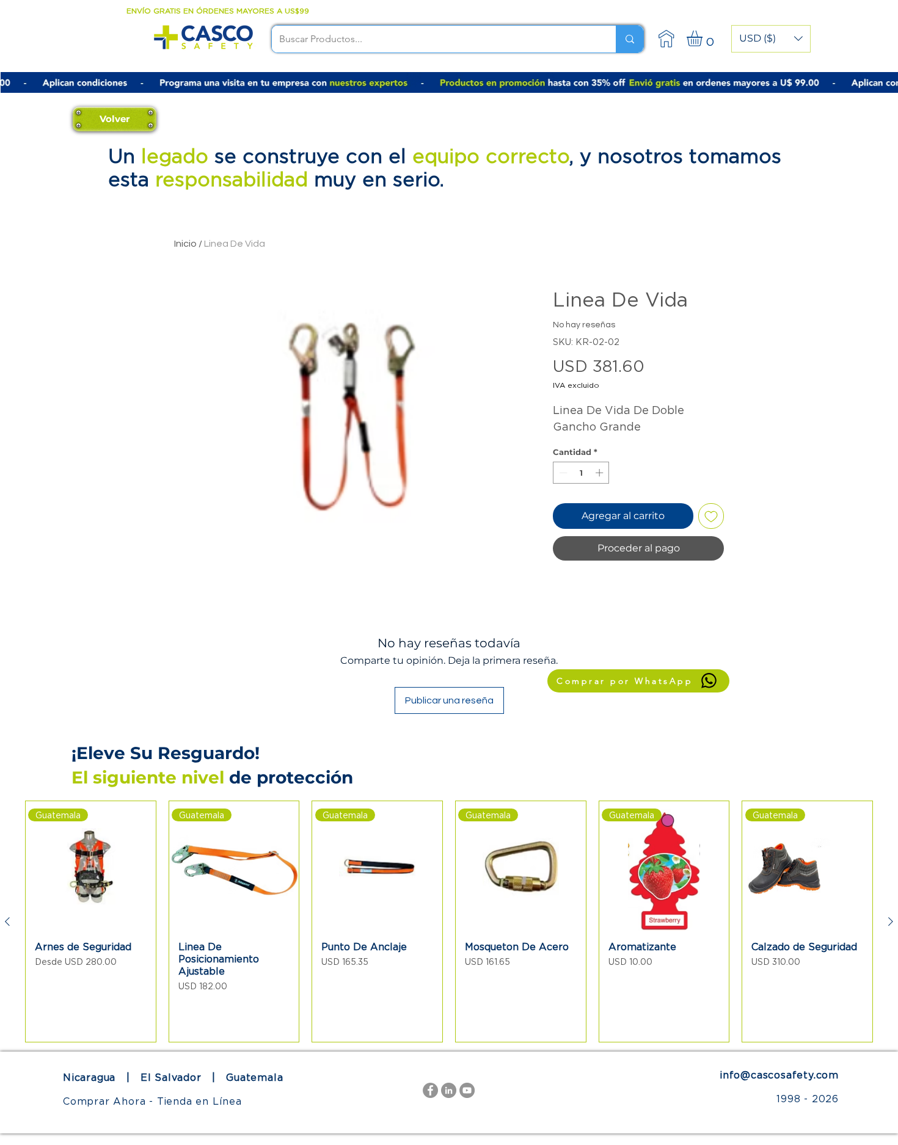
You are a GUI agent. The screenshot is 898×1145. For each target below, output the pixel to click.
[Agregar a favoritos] (711, 516)
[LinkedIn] (448, 1090)
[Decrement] (562, 472)
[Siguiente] (890, 921)
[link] (704, 38)
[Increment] (600, 472)
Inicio (185, 244)
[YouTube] (467, 1090)
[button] (771, 39)
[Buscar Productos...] (629, 39)
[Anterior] (7, 921)
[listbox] (771, 39)
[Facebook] (430, 1090)
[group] (449, 922)
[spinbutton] (581, 472)
